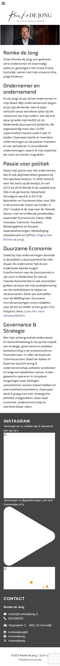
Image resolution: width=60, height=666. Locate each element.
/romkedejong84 (17, 632)
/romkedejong (15, 640)
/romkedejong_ (16, 636)
